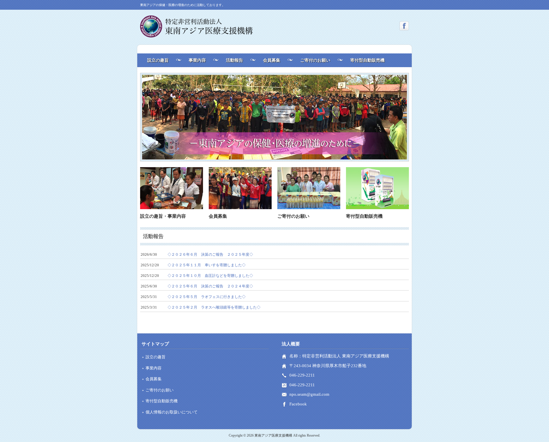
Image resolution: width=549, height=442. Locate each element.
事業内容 (197, 60)
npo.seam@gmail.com (309, 394)
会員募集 (271, 60)
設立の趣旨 (158, 60)
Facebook (298, 404)
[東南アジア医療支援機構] (196, 35)
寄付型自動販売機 (367, 60)
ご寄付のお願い (315, 60)
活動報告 (234, 60)
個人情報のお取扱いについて (172, 412)
